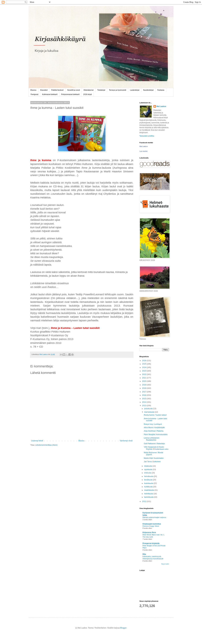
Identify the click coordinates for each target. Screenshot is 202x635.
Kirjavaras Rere (149, 532)
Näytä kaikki (165, 564)
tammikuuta (149, 497)
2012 (144, 501)
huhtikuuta (148, 487)
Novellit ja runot (73, 90)
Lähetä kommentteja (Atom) (46, 445)
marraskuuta (149, 412)
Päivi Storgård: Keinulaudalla (155, 434)
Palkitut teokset (57, 90)
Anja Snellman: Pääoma (153, 431)
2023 (144, 371)
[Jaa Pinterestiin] (72, 354)
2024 (144, 367)
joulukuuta (148, 409)
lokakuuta (148, 466)
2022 (144, 374)
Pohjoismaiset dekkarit (70, 94)
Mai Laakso (161, 106)
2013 (144, 405)
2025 (144, 364)
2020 (144, 381)
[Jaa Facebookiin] (69, 354)
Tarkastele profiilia (146, 136)
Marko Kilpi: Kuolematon (154, 458)
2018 (144, 388)
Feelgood (34, 94)
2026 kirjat (87, 94)
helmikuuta (148, 494)
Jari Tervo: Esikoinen (152, 462)
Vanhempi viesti (126, 441)
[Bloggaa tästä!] (64, 354)
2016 (144, 395)
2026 (144, 361)
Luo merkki (143, 151)
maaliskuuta (149, 490)
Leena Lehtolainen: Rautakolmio (152, 439)
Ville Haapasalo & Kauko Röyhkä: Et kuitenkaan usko (156, 448)
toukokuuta (148, 483)
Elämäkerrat (88, 90)
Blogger (123, 628)
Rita (144, 554)
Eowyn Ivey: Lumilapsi (153, 424)
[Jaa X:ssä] (66, 354)
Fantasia (160, 90)
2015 (144, 399)
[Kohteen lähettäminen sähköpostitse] (61, 354)
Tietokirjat (101, 90)
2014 (144, 402)
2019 (144, 385)
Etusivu (33, 90)
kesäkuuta (148, 480)
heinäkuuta (149, 476)
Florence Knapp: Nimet (151, 526)
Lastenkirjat (134, 90)
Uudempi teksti (37, 441)
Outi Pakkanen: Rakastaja (154, 444)
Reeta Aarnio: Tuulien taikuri (155, 415)
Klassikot (43, 90)
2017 (144, 392)
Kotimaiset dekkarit (49, 94)
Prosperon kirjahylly (151, 543)
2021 (144, 378)
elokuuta (148, 473)
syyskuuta (148, 469)
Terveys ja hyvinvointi (117, 90)
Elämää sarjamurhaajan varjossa (154, 517)
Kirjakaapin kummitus (152, 524)
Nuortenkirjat (148, 90)
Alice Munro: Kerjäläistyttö (154, 428)
